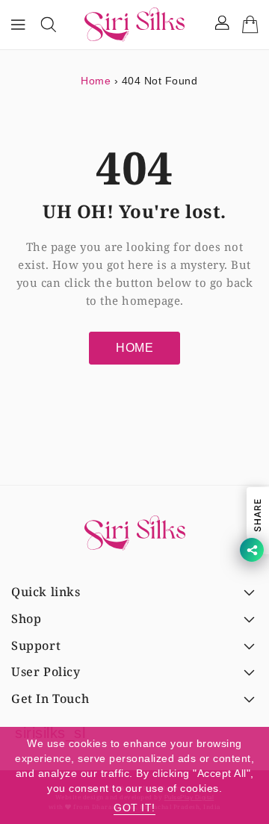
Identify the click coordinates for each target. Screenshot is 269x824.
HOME (134, 347)
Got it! (134, 808)
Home (96, 81)
